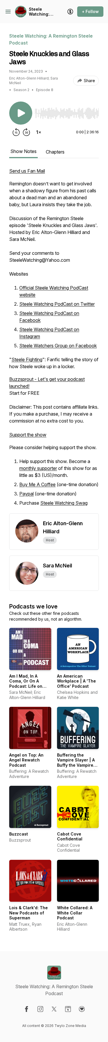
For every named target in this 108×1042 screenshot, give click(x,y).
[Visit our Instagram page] (40, 1009)
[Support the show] (70, 11)
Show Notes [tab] (23, 151)
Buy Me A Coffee (37, 484)
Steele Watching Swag (64, 503)
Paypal (26, 494)
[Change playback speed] (38, 132)
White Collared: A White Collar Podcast (74, 912)
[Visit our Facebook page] (26, 1009)
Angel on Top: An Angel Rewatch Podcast (26, 760)
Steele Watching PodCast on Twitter (57, 304)
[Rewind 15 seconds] (16, 132)
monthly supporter (38, 468)
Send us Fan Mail (27, 171)
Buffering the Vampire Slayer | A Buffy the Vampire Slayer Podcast (76, 763)
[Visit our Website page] (68, 1009)
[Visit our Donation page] (82, 1009)
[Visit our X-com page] (54, 1009)
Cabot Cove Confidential (69, 836)
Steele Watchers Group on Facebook (58, 345)
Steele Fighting (27, 359)
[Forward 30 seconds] (26, 132)
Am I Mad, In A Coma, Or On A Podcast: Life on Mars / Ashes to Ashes (25, 686)
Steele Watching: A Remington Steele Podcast (41, 12)
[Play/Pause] (20, 113)
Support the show (27, 435)
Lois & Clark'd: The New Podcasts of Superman (28, 912)
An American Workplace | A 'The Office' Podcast (76, 681)
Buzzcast (18, 833)
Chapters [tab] (55, 152)
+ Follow (90, 11)
